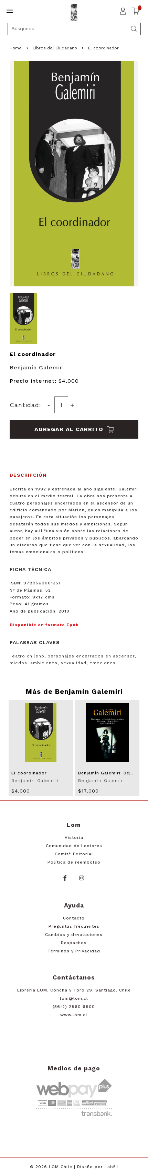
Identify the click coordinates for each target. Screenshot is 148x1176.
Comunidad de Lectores (74, 845)
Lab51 (111, 1166)
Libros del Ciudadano (55, 48)
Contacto (74, 918)
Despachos (74, 942)
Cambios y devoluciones (74, 934)
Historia (74, 837)
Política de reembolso (74, 862)
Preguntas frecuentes (74, 926)
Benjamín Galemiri (37, 367)
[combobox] (74, 28)
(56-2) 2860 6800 (74, 1006)
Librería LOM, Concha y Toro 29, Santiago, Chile (74, 990)
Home (16, 48)
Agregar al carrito (69, 429)
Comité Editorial (74, 854)
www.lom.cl (73, 1014)
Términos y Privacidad (73, 951)
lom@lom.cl (74, 998)
